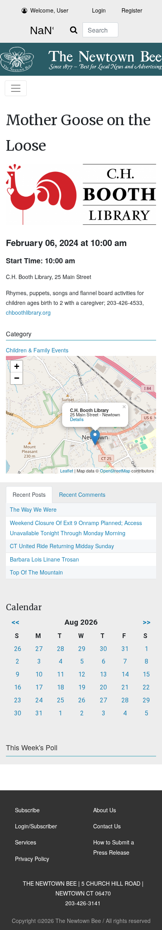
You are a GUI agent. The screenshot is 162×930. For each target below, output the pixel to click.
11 (60, 674)
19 (81, 687)
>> (147, 622)
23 (17, 700)
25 (60, 700)
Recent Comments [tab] (82, 494)
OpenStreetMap (115, 470)
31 (125, 649)
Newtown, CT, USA (40, 30)
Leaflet (66, 470)
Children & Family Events (37, 350)
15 (146, 674)
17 (38, 687)
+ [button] (16, 366)
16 (17, 687)
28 (60, 649)
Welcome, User (49, 10)
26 (17, 649)
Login (99, 10)
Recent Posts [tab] (29, 494)
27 (38, 649)
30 (103, 649)
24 (38, 700)
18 (60, 687)
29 (81, 649)
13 (103, 674)
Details (77, 419)
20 (103, 687)
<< (15, 622)
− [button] (16, 378)
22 (146, 687)
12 (81, 674)
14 (125, 674)
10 (38, 674)
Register (132, 10)
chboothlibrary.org (28, 312)
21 (125, 687)
